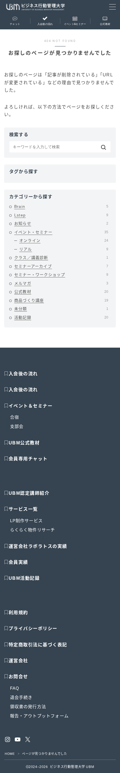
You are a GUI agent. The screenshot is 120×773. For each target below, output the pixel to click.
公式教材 (61, 291)
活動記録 (61, 317)
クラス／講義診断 (61, 257)
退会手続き (21, 697)
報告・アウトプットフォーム (39, 715)
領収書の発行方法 (28, 706)
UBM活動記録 (24, 578)
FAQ (15, 688)
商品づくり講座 (61, 300)
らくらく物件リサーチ (32, 529)
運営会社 (18, 660)
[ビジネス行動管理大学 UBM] (35, 7)
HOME (10, 753)
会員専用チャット (28, 458)
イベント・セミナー (61, 232)
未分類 (61, 309)
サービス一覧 (23, 509)
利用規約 (18, 612)
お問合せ (18, 676)
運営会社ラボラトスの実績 (38, 546)
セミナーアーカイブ (61, 266)
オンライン (63, 240)
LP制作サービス (26, 520)
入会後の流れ (23, 373)
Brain (61, 206)
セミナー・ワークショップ (61, 274)
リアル (63, 249)
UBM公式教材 (24, 442)
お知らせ (61, 223)
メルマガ (61, 283)
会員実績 (18, 562)
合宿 (14, 417)
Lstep (61, 215)
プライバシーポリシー (33, 628)
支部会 (17, 426)
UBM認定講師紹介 (29, 493)
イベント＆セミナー (31, 406)
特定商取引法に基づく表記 (38, 644)
